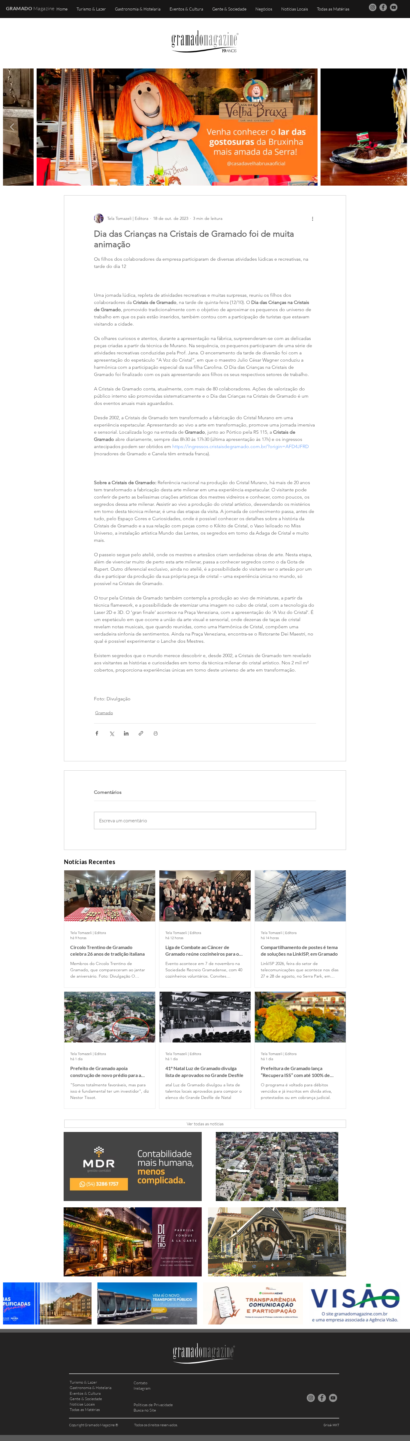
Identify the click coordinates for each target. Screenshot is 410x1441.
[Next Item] (398, 127)
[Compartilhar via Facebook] (97, 733)
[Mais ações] (312, 218)
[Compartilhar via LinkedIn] (126, 733)
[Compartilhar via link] (141, 733)
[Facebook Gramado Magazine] (383, 7)
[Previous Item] (12, 127)
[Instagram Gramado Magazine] (372, 7)
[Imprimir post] (155, 733)
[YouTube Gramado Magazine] (393, 7)
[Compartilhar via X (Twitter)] (111, 733)
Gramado (104, 712)
